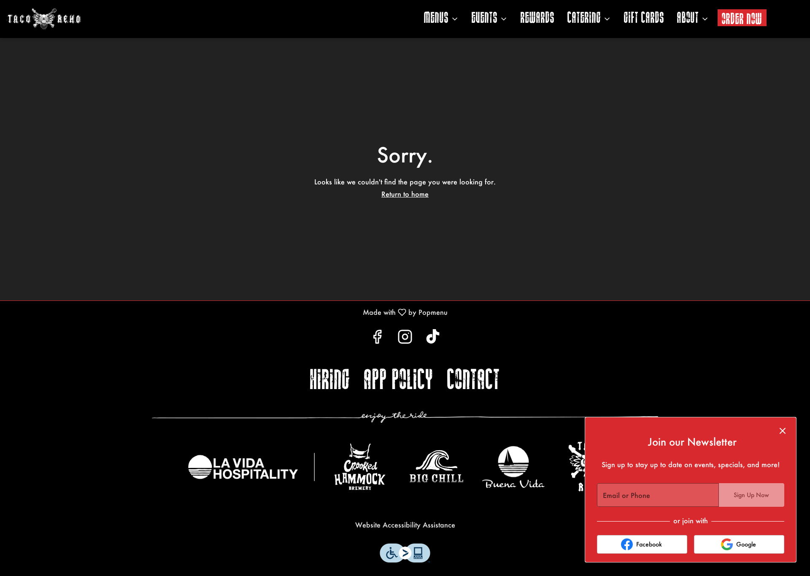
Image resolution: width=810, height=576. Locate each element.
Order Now (742, 19)
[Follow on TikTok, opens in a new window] (432, 338)
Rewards (538, 18)
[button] (441, 19)
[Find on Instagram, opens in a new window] (405, 338)
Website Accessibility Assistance (405, 524)
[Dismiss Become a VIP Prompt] (782, 431)
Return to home (405, 193)
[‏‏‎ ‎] (405, 417)
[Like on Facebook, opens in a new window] (377, 338)
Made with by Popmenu (227, 311)
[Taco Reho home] (70, 19)
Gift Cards (644, 18)
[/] (251, 466)
